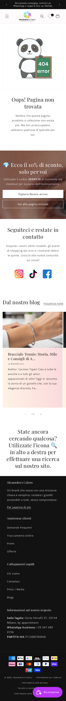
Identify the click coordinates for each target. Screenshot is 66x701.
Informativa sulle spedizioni (28, 693)
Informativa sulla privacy (35, 682)
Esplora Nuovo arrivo (33, 194)
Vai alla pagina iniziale (33, 204)
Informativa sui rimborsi (49, 677)
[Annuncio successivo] (59, 4)
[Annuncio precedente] (6, 4)
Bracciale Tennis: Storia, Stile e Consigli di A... (32, 356)
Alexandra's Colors (22, 677)
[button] (7, 16)
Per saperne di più (19, 507)
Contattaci (13, 581)
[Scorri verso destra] (41, 414)
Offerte (11, 551)
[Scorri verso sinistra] (25, 414)
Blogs (10, 597)
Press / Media (15, 589)
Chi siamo (13, 573)
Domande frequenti (19, 527)
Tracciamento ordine (20, 535)
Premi (10, 543)
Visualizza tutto (53, 303)
